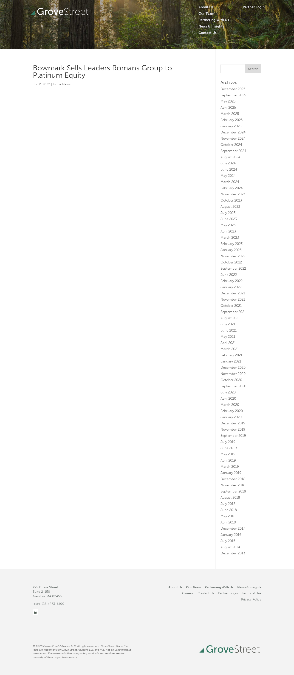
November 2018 (232, 485)
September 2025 (233, 95)
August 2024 (230, 157)
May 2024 (228, 176)
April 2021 (228, 343)
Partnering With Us (213, 20)
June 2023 (228, 219)
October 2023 (231, 200)
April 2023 (228, 231)
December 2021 (232, 293)
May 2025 (227, 101)
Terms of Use (251, 593)
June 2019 (228, 448)
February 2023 (231, 244)
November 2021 (232, 299)
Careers (187, 593)
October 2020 (231, 380)
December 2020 (233, 367)
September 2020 (233, 386)
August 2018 (230, 497)
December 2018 (232, 479)
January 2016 (230, 535)
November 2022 (232, 256)
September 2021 (233, 312)
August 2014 (230, 547)
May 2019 (227, 454)
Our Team (206, 13)
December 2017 (232, 528)
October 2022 (231, 262)
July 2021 (227, 324)
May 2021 (227, 337)
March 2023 (229, 237)
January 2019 (230, 473)
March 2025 (229, 114)
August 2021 (230, 318)
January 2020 (231, 417)
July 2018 (227, 504)
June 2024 (228, 169)
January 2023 (230, 250)
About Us (205, 7)
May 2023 (227, 225)
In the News (62, 84)
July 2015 (227, 541)
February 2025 (231, 120)
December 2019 (232, 423)
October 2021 (231, 306)
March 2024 (229, 182)
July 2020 (228, 392)
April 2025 (228, 107)
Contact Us (207, 32)
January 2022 (230, 287)
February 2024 (231, 188)
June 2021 (228, 330)
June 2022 (228, 275)
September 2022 (233, 268)
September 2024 (233, 151)
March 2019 (229, 467)
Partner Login (254, 7)
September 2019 (233, 436)
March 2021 (229, 349)
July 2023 (227, 213)
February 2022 (231, 281)
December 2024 (233, 132)
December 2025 (232, 89)
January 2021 (230, 361)
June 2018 (228, 510)
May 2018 (227, 516)
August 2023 (230, 207)
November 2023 (232, 194)
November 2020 (233, 374)
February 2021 (231, 355)
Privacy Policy (251, 599)
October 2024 (231, 145)
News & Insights (211, 26)
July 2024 (228, 163)
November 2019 (232, 429)
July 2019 (227, 442)
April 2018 (228, 522)
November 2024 (233, 138)
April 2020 (228, 398)
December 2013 (232, 553)
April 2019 (228, 460)
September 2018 (233, 491)
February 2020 (231, 411)
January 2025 (230, 126)
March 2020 (229, 405)
